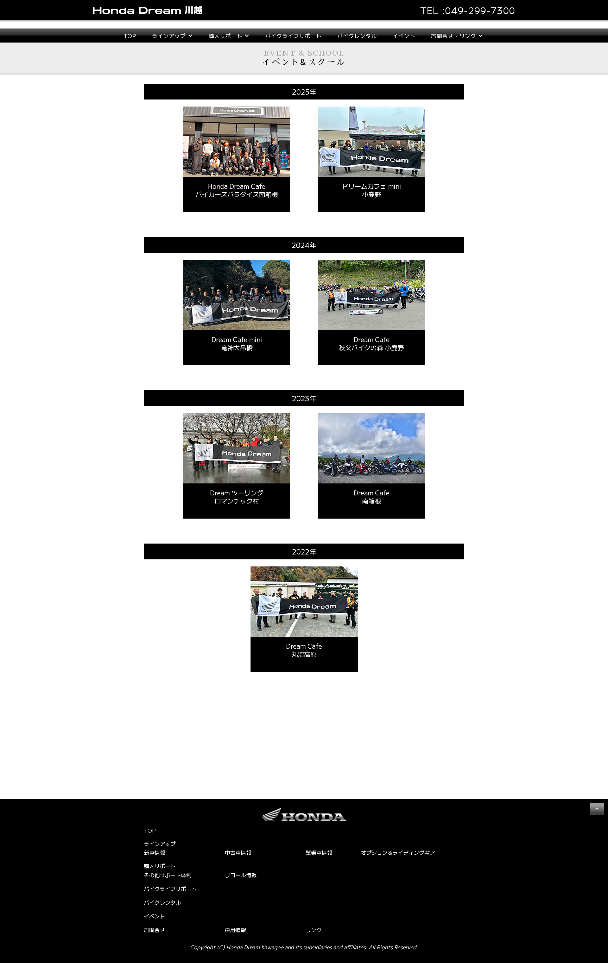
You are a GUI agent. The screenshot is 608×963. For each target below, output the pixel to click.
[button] (172, 35)
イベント (404, 35)
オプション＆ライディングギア (398, 852)
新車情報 (154, 852)
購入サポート (160, 865)
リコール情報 (240, 875)
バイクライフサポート (293, 35)
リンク (314, 929)
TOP (130, 35)
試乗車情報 (319, 852)
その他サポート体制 (167, 875)
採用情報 (235, 929)
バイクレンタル (357, 35)
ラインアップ (160, 843)
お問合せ (154, 929)
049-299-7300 (480, 10)
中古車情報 (238, 852)
